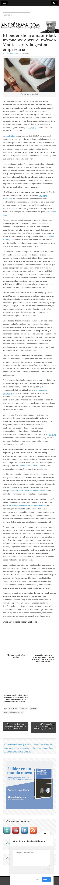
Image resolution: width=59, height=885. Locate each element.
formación (23, 708)
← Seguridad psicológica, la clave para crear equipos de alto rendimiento (15, 726)
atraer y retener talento (29, 466)
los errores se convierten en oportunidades (27, 505)
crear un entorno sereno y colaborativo (28, 490)
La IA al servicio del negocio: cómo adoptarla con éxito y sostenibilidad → (44, 727)
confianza (32, 127)
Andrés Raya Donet (12, 53)
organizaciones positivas (13, 712)
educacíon (13, 708)
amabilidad (10, 136)
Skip (38, 879)
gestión (33, 708)
